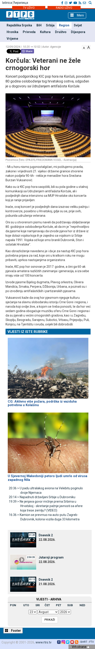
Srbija (50, 25)
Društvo (60, 32)
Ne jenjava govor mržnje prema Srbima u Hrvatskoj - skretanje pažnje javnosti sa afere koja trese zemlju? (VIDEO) (46, 506)
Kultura (45, 32)
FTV (91, 641)
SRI (37, 605)
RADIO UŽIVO (64, 7)
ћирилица (21, 2)
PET (58, 605)
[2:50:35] (23, 562)
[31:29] (23, 539)
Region (64, 25)
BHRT (83, 641)
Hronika (12, 32)
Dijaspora (78, 32)
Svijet (78, 25)
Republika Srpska (19, 25)
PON (13, 605)
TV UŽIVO (29, 7)
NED (82, 605)
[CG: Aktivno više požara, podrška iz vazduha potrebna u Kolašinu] (48, 366)
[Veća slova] (89, 47)
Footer (15, 630)
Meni (80, 15)
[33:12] (23, 584)
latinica (7, 2)
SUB (70, 605)
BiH (39, 25)
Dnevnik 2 (46, 535)
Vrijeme (12, 38)
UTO (26, 605)
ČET (47, 605)
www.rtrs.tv (43, 642)
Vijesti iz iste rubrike (28, 332)
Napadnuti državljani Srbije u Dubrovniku (42, 497)
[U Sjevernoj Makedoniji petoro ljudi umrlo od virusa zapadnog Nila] (48, 441)
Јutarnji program (51, 557)
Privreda (29, 32)
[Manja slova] (84, 47)
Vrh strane (79, 647)
